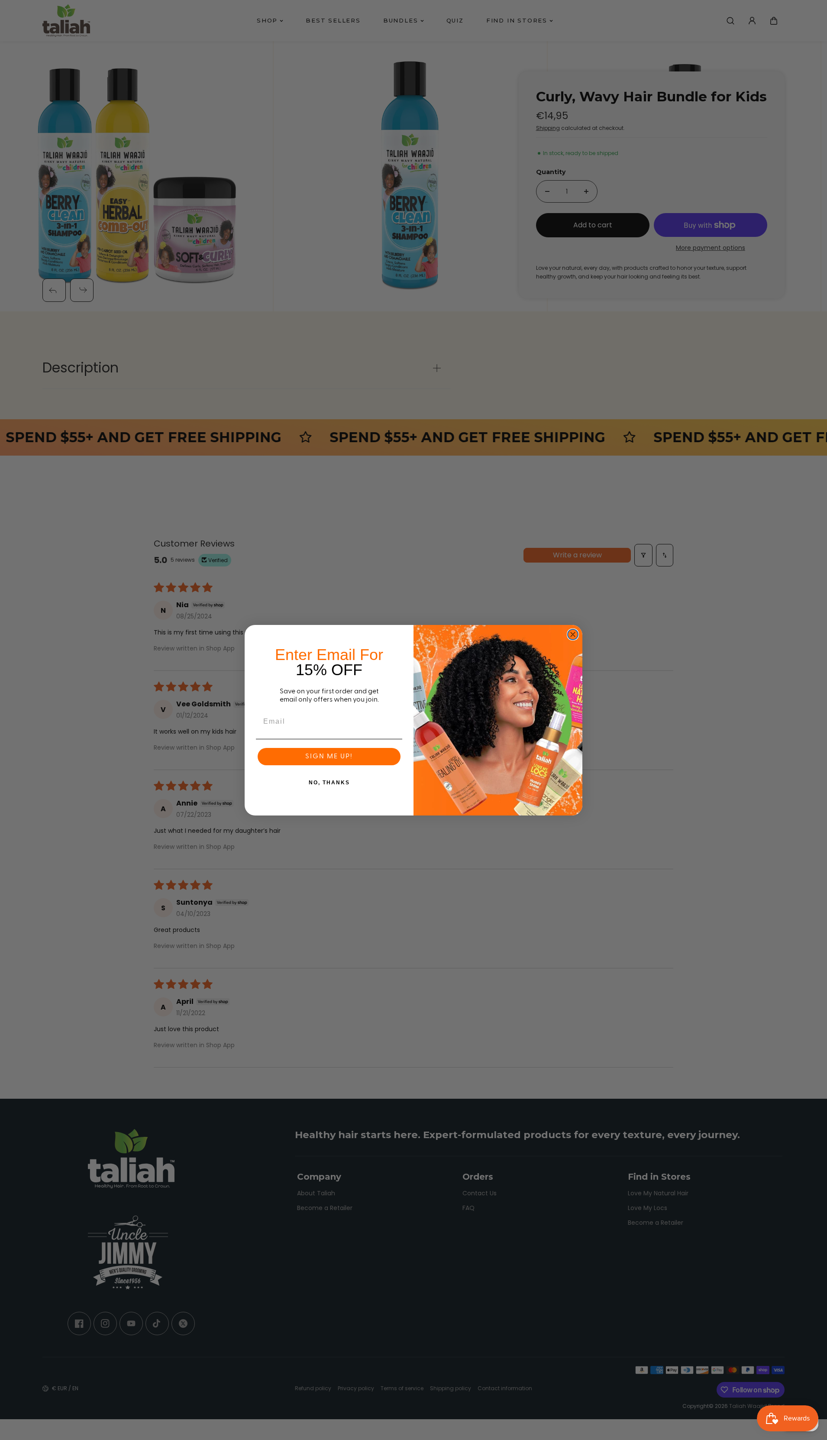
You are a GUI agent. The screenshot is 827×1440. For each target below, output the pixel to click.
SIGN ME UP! (329, 756)
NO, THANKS (329, 783)
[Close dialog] (573, 634)
